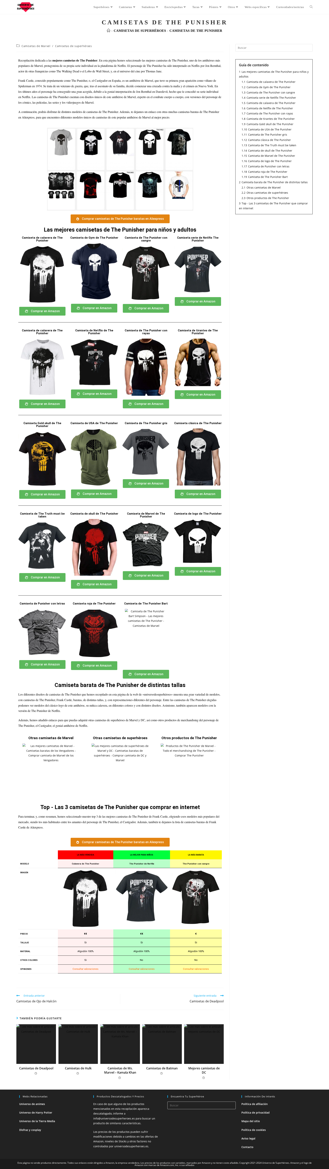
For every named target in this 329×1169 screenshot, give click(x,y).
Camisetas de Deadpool (36, 1068)
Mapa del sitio (250, 1121)
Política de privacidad (255, 1112)
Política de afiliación (254, 1104)
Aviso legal (248, 1138)
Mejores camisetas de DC (204, 1070)
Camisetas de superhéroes (73, 46)
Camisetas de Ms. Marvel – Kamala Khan (120, 1070)
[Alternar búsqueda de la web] (311, 7)
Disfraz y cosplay (30, 1130)
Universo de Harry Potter (35, 1112)
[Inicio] (108, 31)
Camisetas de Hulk (78, 1068)
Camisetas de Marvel (36, 46)
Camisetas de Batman (162, 1068)
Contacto (247, 1147)
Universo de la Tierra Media (37, 1121)
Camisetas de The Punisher (195, 31)
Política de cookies (253, 1130)
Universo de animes (32, 1104)
